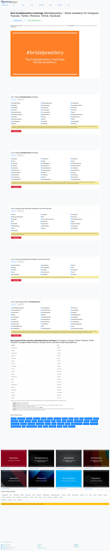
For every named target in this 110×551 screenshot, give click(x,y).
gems (73, 112)
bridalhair (44, 123)
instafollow (75, 228)
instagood (44, 274)
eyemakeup (75, 310)
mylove (44, 177)
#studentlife (55, 497)
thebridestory (75, 170)
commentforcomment (48, 219)
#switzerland (4, 499)
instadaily (74, 214)
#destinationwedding (31, 426)
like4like (14, 219)
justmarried (15, 321)
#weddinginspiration (15, 426)
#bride (81, 418)
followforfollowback (17, 217)
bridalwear (15, 168)
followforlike (45, 226)
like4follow (45, 223)
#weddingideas (94, 423)
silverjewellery (46, 112)
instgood (44, 269)
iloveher (14, 319)
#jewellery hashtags (6, 468)
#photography (52, 426)
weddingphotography (18, 308)
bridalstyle (75, 168)
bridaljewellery (16, 103)
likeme (44, 228)
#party (64, 421)
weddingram (15, 317)
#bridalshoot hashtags (89, 468)
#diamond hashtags (33, 488)
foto (73, 267)
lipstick (44, 314)
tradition (44, 172)
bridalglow (75, 317)
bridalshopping (46, 170)
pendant (74, 107)
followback (15, 230)
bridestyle (45, 175)
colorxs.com (6, 544)
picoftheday (45, 265)
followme (74, 217)
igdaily (14, 267)
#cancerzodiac (26, 497)
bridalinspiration (46, 168)
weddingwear (16, 328)
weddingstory (16, 177)
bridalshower (15, 170)
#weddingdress (88, 418)
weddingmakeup (76, 163)
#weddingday (14, 421)
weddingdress (16, 121)
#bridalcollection (15, 423)
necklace (14, 116)
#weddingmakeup (78, 421)
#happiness (70, 421)
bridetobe (74, 158)
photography (15, 274)
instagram (74, 269)
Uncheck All (20, 99)
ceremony (74, 308)
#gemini (3, 497)
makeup (74, 123)
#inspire (40, 497)
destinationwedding (77, 328)
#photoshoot (72, 426)
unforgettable (46, 308)
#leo (86, 494)
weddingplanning (17, 326)
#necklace (65, 418)
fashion (14, 123)
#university (50, 497)
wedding (44, 121)
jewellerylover (76, 116)
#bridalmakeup (21, 418)
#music (65, 426)
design (74, 172)
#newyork (10, 499)
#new (11, 494)
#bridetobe (47, 421)
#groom (22, 494)
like (43, 217)
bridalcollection (76, 165)
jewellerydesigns (16, 119)
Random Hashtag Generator (34, 20)
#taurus (90, 494)
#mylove (67, 423)
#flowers (60, 426)
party (73, 161)
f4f (13, 221)
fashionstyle (15, 175)
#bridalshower (31, 423)
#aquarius (100, 494)
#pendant (43, 418)
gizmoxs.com (6, 546)
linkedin (76, 545)
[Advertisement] (55, 86)
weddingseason (46, 328)
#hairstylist (39, 494)
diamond (14, 110)
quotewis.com (7, 548)
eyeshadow (15, 312)
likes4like (14, 223)
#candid (45, 426)
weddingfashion (16, 179)
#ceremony (86, 423)
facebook (77, 544)
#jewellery (13, 418)
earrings (74, 110)
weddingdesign (46, 317)
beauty (44, 116)
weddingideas (46, 319)
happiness (15, 163)
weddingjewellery (47, 103)
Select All (14, 99)
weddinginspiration (77, 319)
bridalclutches (46, 321)
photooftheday (16, 265)
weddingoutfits (46, 312)
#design (54, 423)
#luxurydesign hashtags (61, 488)
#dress (53, 421)
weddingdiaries (76, 179)
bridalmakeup (46, 105)
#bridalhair (27, 421)
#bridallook (29, 418)
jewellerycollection (17, 114)
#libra (14, 497)
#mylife (40, 426)
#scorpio (105, 494)
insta (13, 272)
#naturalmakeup (40, 423)
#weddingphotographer (55, 494)
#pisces (95, 494)
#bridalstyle (23, 423)
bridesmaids (15, 324)
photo (73, 265)
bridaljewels (75, 103)
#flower (69, 494)
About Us (39, 545)
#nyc (14, 499)
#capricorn (82, 494)
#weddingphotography (77, 423)
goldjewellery (45, 114)
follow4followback (77, 219)
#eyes (45, 497)
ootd (73, 272)
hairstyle (14, 165)
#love (23, 426)
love (73, 326)
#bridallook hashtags (61, 468)
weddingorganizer (77, 324)
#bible (36, 497)
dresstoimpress (46, 310)
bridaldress (45, 158)
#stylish (31, 497)
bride (73, 119)
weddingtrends (76, 314)
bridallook (15, 107)
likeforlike (44, 221)
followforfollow (76, 223)
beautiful (14, 158)
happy (43, 161)
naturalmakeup (16, 172)
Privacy (39, 546)
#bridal (76, 418)
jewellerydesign (16, 112)
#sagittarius (19, 497)
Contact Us (40, 544)
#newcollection (16, 494)
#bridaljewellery (5, 494)
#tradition (48, 423)
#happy (58, 421)
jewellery (14, 105)
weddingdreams (46, 179)
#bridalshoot (36, 418)
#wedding (96, 418)
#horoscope (9, 497)
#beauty (71, 418)
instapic (14, 269)
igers (73, 221)
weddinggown (46, 163)
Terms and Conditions (42, 548)
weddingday (75, 121)
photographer (46, 267)
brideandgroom (16, 310)
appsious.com (8, 547)
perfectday (75, 177)
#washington (19, 499)
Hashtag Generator (13, 10)
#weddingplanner (46, 494)
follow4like (75, 226)
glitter (13, 314)
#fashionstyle (61, 423)
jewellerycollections (77, 114)
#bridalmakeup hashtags (34, 468)
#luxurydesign (57, 418)
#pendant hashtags (5, 488)
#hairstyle (87, 421)
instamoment (45, 272)
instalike (44, 214)
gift (43, 326)
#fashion (21, 421)
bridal (43, 119)
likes (13, 228)
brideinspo (75, 175)
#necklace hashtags (88, 488)
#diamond (50, 418)
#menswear (64, 494)
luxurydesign (45, 110)
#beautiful (40, 421)
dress (13, 161)
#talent (61, 497)
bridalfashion (45, 165)
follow (13, 214)
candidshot (45, 324)
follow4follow (16, 226)
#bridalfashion (94, 421)
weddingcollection (77, 105)
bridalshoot (45, 107)
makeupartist (75, 321)
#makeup (34, 421)
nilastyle (74, 312)
